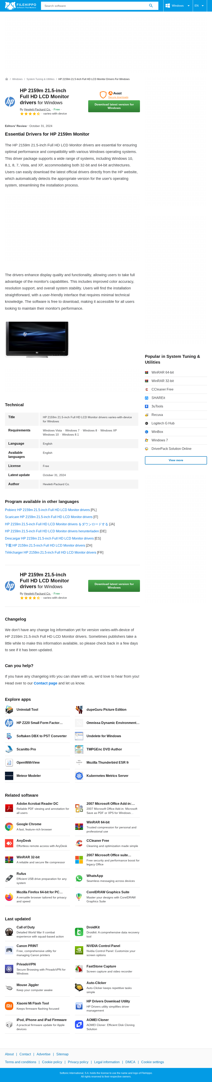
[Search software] (151, 6)
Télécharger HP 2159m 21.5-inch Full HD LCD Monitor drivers (50, 552)
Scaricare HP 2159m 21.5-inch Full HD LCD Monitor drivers (49, 517)
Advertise (44, 1054)
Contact (25, 1054)
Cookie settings (152, 1062)
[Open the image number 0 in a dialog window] (37, 340)
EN (197, 5)
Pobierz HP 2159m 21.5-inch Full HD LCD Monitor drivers (47, 510)
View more (176, 460)
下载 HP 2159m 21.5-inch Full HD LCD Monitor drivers (45, 545)
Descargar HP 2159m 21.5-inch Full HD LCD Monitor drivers (49, 538)
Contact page (45, 683)
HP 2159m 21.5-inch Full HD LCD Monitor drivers (44, 96)
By (35, 109)
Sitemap (62, 1054)
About (9, 1054)
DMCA (130, 1062)
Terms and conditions (20, 1062)
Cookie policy (52, 1062)
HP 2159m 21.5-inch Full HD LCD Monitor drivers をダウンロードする (56, 524)
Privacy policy (78, 1062)
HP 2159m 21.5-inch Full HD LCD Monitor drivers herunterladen (52, 531)
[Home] (6, 79)
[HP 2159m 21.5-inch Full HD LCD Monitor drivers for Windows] (10, 102)
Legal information (107, 1062)
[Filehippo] (20, 6)
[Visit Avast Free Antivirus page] (114, 95)
